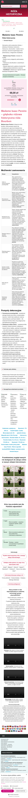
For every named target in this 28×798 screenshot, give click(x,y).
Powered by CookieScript (14, 796)
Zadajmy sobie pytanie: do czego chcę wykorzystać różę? (14, 563)
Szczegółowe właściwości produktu (13, 389)
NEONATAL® (8, 771)
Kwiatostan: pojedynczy (9, 428)
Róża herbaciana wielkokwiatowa (7, 741)
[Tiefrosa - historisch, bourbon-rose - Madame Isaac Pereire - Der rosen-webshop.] (20, 726)
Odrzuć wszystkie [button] (20, 791)
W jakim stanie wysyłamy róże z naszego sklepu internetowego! (14, 556)
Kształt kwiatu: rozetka (16, 430)
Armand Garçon (14, 451)
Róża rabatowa (4, 743)
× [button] (26, 774)
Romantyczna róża (4, 739)
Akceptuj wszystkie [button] (7, 791)
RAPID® (8, 767)
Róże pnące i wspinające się (6, 745)
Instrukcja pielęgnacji (14, 584)
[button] (14, 794)
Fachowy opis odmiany (10, 369)
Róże (3, 19)
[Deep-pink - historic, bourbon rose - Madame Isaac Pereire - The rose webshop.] (15, 726)
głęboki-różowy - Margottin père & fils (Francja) (13, 434)
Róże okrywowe (4, 748)
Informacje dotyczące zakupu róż (14, 575)
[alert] (14, 785)
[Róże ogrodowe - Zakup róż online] (24, 6)
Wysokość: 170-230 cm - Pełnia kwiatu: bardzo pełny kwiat (13, 443)
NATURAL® (15, 765)
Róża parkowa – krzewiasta (6, 744)
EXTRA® (6, 761)
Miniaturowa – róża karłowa (6, 747)
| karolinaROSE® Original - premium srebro (13, 448)
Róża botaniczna (4, 749)
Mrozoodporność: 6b (8, 433)
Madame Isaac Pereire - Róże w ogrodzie (15, 446)
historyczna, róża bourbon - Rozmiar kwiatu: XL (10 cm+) (14, 436)
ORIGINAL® (9, 758)
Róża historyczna (6, 21)
